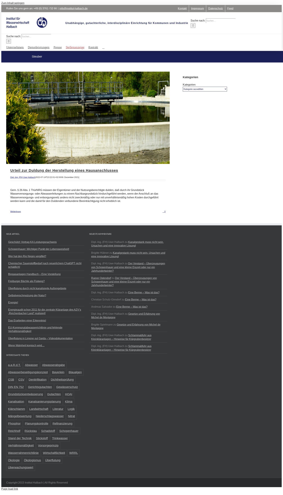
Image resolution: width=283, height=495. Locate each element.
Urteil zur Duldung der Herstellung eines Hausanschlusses (64, 170)
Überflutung (52, 460)
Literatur (58, 409)
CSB (11, 379)
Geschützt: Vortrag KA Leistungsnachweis (32, 242)
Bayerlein (58, 372)
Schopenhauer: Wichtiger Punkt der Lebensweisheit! (38, 249)
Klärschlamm (16, 409)
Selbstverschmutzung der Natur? (27, 295)
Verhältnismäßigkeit (21, 445)
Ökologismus (32, 460)
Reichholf (14, 431)
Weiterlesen (15, 211)
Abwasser (31, 365)
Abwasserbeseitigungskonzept (28, 372)
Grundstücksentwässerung (25, 394)
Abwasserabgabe (53, 365)
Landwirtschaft (38, 409)
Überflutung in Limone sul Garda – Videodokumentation (40, 338)
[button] (103, 47)
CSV (21, 379)
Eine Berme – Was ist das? (144, 292)
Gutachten (54, 394)
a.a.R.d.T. (14, 365)
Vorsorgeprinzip (48, 445)
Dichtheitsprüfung (62, 379)
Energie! (13, 302)
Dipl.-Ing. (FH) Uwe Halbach (22, 177)
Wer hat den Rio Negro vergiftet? (27, 256)
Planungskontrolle (36, 423)
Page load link (9, 488)
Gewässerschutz (67, 387)
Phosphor (14, 423)
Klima (68, 401)
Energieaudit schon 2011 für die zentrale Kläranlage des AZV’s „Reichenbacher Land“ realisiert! (44, 311)
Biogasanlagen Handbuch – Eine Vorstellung (34, 274)
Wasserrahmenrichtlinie (23, 453)
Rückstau (31, 431)
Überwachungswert (20, 467)
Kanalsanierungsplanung (44, 401)
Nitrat (71, 416)
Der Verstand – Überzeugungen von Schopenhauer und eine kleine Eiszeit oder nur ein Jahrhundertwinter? (128, 267)
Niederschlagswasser (50, 416)
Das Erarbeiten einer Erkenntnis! (27, 320)
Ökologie (14, 460)
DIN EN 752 (16, 387)
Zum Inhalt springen (12, 3)
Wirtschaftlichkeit (54, 453)
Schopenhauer (68, 431)
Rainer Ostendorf (101, 278)
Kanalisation (16, 401)
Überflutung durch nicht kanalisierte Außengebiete (37, 288)
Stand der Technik (20, 438)
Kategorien (189, 84)
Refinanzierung (62, 423)
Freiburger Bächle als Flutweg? (26, 281)
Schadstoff (48, 431)
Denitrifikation (38, 379)
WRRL (73, 453)
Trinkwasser (60, 438)
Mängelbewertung (19, 416)
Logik (71, 409)
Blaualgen (75, 372)
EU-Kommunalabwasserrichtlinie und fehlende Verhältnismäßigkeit (35, 329)
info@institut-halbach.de (73, 8)
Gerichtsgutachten (40, 387)
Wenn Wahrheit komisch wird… (26, 345)
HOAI (68, 394)
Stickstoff (42, 438)
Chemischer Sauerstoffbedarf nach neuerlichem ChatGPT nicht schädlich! (44, 265)
